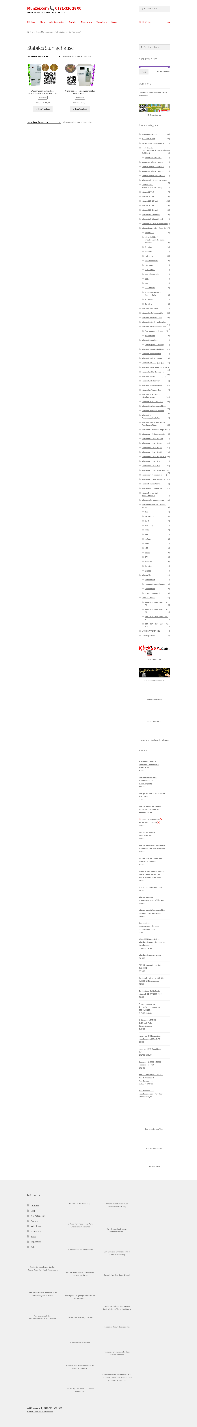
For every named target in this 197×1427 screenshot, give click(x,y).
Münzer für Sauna (149, 376)
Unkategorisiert (148, 635)
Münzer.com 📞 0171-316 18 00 (54, 8)
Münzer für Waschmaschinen (154, 406)
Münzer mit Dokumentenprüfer (155, 429)
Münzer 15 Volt (148, 196)
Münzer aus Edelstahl (151, 214)
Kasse (114, 22)
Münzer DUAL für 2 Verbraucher (155, 223)
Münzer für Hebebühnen (152, 317)
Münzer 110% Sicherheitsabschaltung (152, 186)
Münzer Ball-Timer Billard (152, 219)
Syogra (148, 570)
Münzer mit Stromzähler (152, 475)
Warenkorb (101, 22)
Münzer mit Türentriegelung (153, 479)
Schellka (148, 561)
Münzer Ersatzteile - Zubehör (154, 228)
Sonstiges (149, 299)
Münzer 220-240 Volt (150, 201)
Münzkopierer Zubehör (154, 344)
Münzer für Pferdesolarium (153, 372)
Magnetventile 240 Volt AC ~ (153, 175)
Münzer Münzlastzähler (151, 484)
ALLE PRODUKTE (148, 138)
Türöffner (149, 304)
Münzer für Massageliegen (153, 363)
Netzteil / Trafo (148, 598)
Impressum (36, 1241)
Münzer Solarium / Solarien (153, 500)
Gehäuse (148, 251)
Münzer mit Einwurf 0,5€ (152, 452)
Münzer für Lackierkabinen (153, 349)
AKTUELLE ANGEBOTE (150, 134)
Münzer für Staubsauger (152, 385)
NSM (146, 278)
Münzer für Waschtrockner (153, 410)
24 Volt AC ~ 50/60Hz (153, 157)
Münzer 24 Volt (148, 205)
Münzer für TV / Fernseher (152, 401)
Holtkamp (149, 256)
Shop (42, 22)
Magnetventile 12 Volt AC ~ (153, 162)
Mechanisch (150, 588)
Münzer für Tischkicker (151, 390)
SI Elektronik (150, 287)
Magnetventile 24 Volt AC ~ (153, 171)
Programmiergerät (152, 593)
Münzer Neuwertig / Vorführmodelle (150, 494)
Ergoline (148, 247)
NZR (146, 283)
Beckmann (149, 232)
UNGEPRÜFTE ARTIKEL (151, 631)
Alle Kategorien (56, 22)
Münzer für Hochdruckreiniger (154, 322)
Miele (147, 543)
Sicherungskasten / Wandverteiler (153, 293)
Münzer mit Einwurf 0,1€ (152, 443)
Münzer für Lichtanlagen (152, 358)
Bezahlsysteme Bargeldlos (153, 143)
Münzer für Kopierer (150, 340)
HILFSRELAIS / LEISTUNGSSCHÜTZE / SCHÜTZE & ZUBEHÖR (156, 150)
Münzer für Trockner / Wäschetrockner (151, 395)
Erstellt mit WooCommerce (40, 1411)
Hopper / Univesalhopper (155, 584)
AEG (146, 512)
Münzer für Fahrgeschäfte (152, 313)
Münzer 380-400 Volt (150, 210)
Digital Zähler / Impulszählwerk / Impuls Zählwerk (155, 240)
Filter (144, 72)
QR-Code (31, 22)
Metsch (148, 539)
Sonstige (148, 566)
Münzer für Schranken (151, 381)
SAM (146, 557)
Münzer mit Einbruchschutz (153, 434)
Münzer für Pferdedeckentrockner (156, 367)
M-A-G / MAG (150, 269)
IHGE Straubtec (151, 260)
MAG (146, 534)
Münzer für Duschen (150, 308)
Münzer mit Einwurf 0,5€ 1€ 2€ (154, 456)
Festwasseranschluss (154, 331)
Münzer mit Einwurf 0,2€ (152, 447)
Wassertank (150, 335)
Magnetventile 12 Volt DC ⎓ (153, 166)
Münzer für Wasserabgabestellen (151, 416)
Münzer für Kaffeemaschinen (154, 326)
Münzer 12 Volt (148, 192)
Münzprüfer (146, 575)
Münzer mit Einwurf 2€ (151, 466)
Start (32, 32)
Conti (147, 521)
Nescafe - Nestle (152, 274)
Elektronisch (150, 579)
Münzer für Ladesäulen (151, 353)
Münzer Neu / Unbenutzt (152, 488)
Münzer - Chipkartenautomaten (155, 180)
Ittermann (149, 265)
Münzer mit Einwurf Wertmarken (155, 470)
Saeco (147, 552)
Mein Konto (86, 22)
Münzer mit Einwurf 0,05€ (152, 438)
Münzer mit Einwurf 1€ (151, 461)
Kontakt (72, 22)
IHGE (147, 530)
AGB (33, 1246)
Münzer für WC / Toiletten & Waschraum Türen (153, 423)
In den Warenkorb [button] (43, 109)
